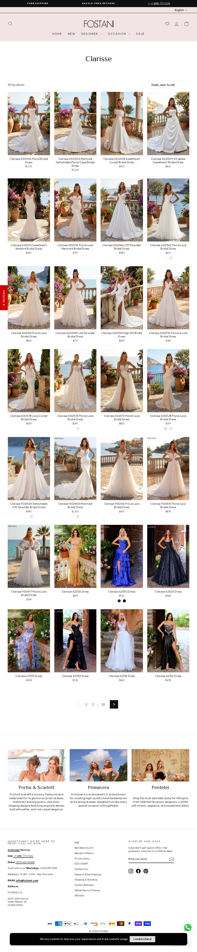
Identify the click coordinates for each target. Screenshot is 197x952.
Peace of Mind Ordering (88, 874)
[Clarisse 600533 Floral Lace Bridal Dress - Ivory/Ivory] (78, 428)
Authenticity (81, 869)
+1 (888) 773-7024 (23, 856)
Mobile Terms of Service (87, 890)
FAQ (77, 842)
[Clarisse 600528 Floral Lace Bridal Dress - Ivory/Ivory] (171, 428)
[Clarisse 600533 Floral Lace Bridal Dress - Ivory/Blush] (72, 428)
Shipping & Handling (86, 879)
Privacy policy (82, 858)
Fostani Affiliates (84, 885)
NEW (71, 33)
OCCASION (118, 33)
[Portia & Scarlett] (36, 765)
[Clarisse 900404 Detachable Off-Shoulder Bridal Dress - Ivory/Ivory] (31, 516)
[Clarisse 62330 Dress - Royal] (119, 601)
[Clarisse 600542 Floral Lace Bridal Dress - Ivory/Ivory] (171, 258)
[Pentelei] (160, 765)
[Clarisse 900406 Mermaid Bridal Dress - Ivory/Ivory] (78, 516)
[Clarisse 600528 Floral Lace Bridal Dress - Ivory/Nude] (165, 428)
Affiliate (79, 895)
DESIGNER (90, 33)
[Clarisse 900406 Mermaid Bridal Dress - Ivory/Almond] (72, 516)
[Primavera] (98, 765)
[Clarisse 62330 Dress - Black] (124, 601)
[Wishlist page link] (167, 24)
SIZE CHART (81, 863)
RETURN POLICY (84, 847)
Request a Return (84, 853)
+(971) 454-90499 (25, 862)
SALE (140, 33)
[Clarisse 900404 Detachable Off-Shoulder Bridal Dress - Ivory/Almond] (26, 516)
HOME (57, 33)
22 (103, 704)
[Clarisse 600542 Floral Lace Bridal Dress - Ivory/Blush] (165, 258)
